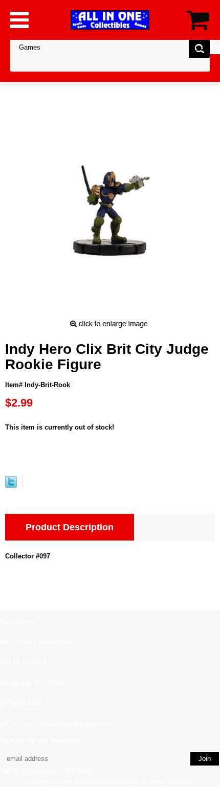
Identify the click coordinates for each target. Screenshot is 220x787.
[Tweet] (11, 485)
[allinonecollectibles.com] (110, 20)
